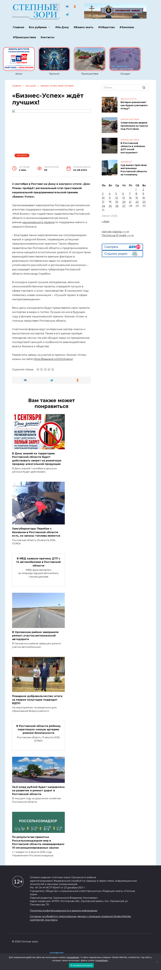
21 (130, 201)
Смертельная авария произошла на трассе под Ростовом (134, 125)
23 (144, 201)
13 (123, 197)
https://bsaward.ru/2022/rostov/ (53, 359)
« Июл (105, 221)
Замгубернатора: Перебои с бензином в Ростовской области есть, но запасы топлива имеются (36, 532)
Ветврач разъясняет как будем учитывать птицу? (134, 105)
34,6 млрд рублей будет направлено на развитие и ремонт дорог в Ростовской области (38, 791)
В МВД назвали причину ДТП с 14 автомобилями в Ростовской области (38, 562)
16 (143, 197)
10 (103, 197)
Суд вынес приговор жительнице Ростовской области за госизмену (134, 170)
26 (116, 205)
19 (116, 201)
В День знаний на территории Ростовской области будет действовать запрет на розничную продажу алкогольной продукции (36, 458)
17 (103, 201)
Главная (18, 27)
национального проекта (38, 222)
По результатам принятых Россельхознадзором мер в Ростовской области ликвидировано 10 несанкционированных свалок (38, 842)
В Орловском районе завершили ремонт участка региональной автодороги (35, 636)
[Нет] (157, 961)
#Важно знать (83, 27)
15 (137, 197)
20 (124, 201)
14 (130, 197)
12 (116, 197)
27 (123, 205)
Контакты (47, 37)
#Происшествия (24, 37)
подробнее (73, 957)
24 (103, 205)
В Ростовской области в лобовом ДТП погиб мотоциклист (133, 148)
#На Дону (62, 27)
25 (110, 205)
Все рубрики (38, 27)
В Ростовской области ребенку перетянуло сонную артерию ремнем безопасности (38, 729)
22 (137, 201)
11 (110, 197)
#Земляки (126, 27)
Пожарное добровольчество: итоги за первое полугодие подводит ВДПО (37, 700)
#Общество (106, 27)
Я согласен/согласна (81, 965)
